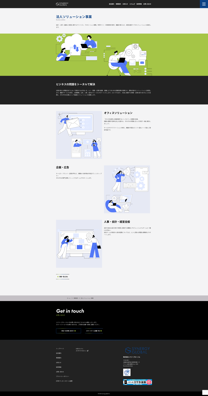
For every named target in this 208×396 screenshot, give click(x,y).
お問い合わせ (147, 4)
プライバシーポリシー (62, 376)
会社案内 (111, 4)
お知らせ (125, 4)
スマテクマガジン (81, 349)
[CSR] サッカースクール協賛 (64, 381)
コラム (131, 4)
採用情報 (139, 4)
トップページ (60, 348)
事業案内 (118, 4)
